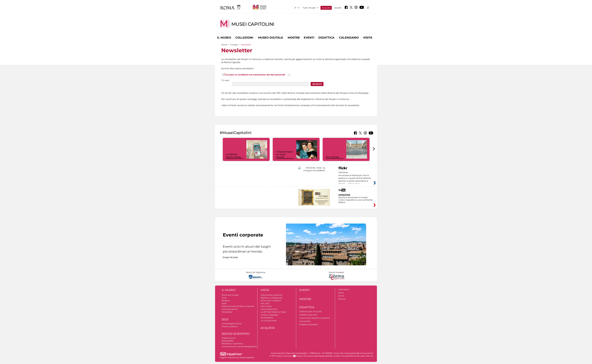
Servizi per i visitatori (271, 300)
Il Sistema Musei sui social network (284, 154)
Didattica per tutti (308, 314)
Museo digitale (270, 37)
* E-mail (225, 80)
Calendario (349, 37)
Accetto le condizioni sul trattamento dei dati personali (255, 74)
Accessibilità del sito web (353, 356)
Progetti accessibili (308, 324)
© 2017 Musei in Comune (281, 356)
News (341, 292)
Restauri (226, 300)
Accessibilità (267, 317)
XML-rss (369, 356)
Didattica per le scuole (310, 311)
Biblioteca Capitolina (232, 343)
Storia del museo (230, 295)
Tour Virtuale (332, 157)
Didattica (326, 37)
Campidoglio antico (232, 323)
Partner (342, 299)
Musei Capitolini (252, 24)
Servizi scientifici (236, 333)
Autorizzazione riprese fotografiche (239, 346)
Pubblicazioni (229, 338)
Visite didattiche (269, 309)
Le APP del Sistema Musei (233, 155)
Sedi (225, 319)
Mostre (294, 37)
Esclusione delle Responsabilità (318, 356)
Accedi (337, 7)
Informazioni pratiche (271, 295)
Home (224, 44)
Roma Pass (266, 306)
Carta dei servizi (230, 309)
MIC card (265, 303)
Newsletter (227, 312)
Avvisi (341, 295)
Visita (367, 37)
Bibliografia (227, 340)
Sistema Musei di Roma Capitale (238, 306)
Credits (337, 356)
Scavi (224, 297)
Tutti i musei (309, 7)
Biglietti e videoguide (271, 297)
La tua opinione (268, 320)
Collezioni (244, 37)
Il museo (224, 37)
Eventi (309, 37)
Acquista (326, 7)
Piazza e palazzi (230, 326)
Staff (224, 303)
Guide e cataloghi (269, 315)
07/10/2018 (354, 178)
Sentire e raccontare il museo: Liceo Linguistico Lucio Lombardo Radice (355, 200)
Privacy (299, 356)
